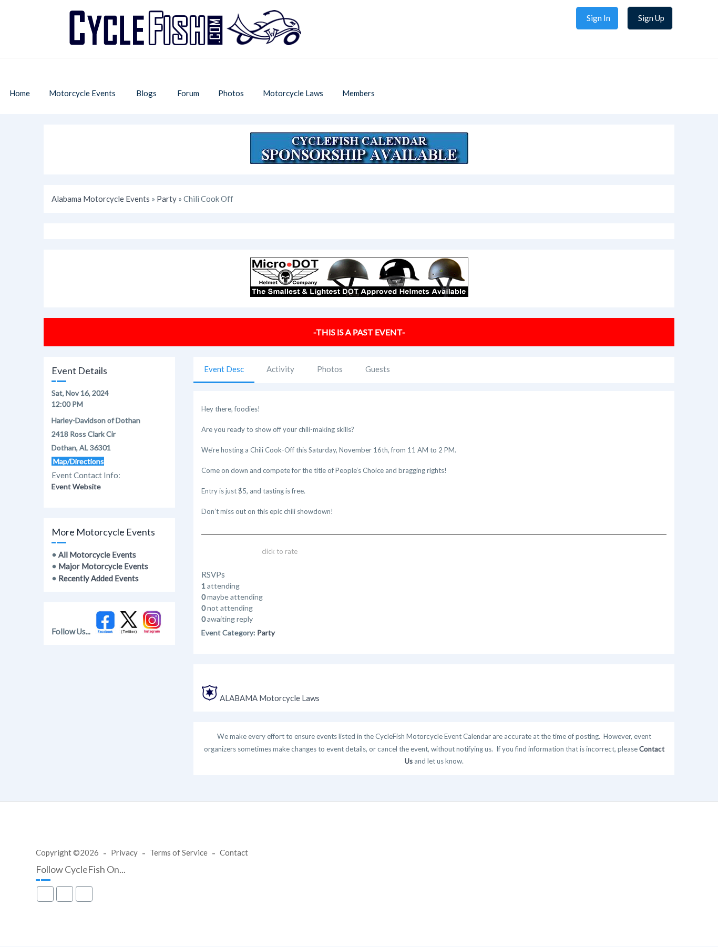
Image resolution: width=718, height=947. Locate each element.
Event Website (76, 486)
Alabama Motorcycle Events (101, 198)
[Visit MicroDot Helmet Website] (359, 293)
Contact (234, 852)
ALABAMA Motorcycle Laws (270, 698)
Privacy (124, 852)
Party (167, 198)
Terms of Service (179, 852)
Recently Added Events (98, 578)
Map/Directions (78, 461)
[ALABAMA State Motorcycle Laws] (209, 698)
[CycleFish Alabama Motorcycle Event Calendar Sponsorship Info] (359, 161)
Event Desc (224, 369)
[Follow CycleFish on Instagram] (152, 631)
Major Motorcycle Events (103, 566)
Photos (330, 369)
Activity (280, 369)
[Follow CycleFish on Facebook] (105, 631)
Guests (377, 369)
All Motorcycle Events (97, 554)
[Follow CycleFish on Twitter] (129, 631)
